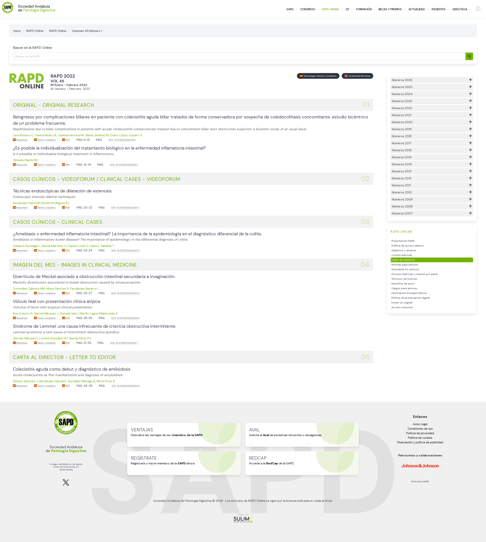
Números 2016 (402, 150)
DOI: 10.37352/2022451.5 (125, 293)
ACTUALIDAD (417, 9)
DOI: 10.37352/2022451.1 (122, 140)
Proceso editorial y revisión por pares (414, 274)
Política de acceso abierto (407, 245)
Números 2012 (401, 178)
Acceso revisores (402, 307)
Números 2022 (402, 108)
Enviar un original (401, 302)
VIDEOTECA (459, 9)
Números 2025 (402, 87)
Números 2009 (402, 199)
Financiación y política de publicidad (420, 442)
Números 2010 (402, 192)
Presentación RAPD (403, 241)
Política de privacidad (420, 433)
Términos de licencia (404, 278)
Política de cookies (420, 438)
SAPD (289, 9)
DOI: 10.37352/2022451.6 (125, 318)
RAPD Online (34, 31)
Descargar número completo (320, 75)
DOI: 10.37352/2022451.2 (124, 164)
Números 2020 (402, 122)
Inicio (17, 31)
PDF (67, 140)
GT (348, 9)
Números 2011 (401, 185)
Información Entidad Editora (409, 293)
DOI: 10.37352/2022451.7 (124, 343)
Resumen (22, 140)
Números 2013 (401, 171)
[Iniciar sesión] (478, 10)
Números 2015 (402, 157)
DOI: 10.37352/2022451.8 (126, 386)
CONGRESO (307, 9)
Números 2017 (402, 143)
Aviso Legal (420, 424)
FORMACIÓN (364, 9)
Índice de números (403, 260)
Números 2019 (402, 129)
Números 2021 (401, 115)
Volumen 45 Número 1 (87, 31)
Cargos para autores (404, 288)
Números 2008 (402, 206)
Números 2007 (402, 213)
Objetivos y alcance (403, 250)
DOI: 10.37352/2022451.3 (125, 207)
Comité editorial (401, 255)
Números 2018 (401, 136)
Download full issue (359, 75)
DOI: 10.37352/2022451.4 (125, 250)
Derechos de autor (403, 283)
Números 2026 (402, 80)
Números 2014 (402, 164)
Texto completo (46, 140)
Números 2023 (402, 101)
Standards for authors (405, 269)
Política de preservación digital (410, 297)
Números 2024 (402, 94)
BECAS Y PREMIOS (390, 9)
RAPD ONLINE (330, 9)
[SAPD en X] (65, 485)
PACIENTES (439, 9)
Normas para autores (404, 264)
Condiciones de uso (420, 428)
